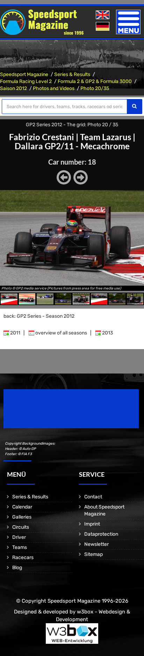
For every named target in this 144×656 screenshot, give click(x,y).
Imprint (92, 524)
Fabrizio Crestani (41, 137)
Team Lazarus (105, 137)
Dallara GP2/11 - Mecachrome (72, 146)
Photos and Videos (53, 88)
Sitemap (93, 554)
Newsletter (96, 544)
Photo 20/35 (94, 88)
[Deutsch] (103, 27)
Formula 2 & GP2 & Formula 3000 (95, 81)
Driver (19, 537)
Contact (93, 497)
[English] (103, 15)
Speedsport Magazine (24, 74)
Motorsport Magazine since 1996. (43, 413)
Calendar (22, 507)
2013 (107, 333)
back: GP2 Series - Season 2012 (38, 316)
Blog (17, 568)
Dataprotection (101, 534)
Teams (19, 547)
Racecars (23, 557)
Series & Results (72, 74)
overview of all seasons (60, 333)
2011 (14, 333)
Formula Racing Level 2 (26, 81)
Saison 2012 (13, 88)
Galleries (21, 517)
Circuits (20, 527)
